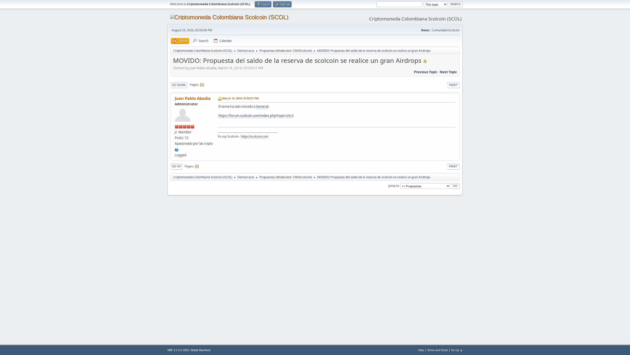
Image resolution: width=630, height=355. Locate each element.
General (262, 106)
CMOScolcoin (302, 51)
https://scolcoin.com (254, 136)
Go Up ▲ (457, 350)
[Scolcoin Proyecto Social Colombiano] (177, 149)
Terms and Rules (437, 350)
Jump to (393, 186)
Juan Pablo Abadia (193, 98)
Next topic (448, 72)
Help (421, 350)
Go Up (176, 166)
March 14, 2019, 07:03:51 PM (240, 98)
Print (453, 85)
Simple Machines (200, 350)
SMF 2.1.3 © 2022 (178, 350)
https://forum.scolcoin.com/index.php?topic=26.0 (256, 115)
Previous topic (425, 72)
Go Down (179, 85)
